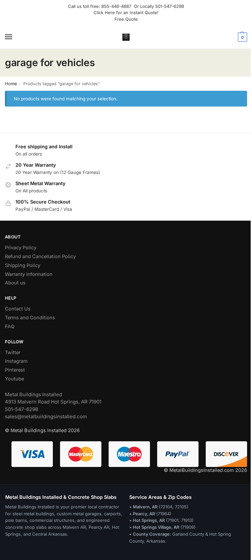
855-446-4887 (117, 6)
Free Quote (126, 19)
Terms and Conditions (30, 318)
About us (15, 283)
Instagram (16, 361)
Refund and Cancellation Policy (40, 256)
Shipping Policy (22, 265)
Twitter (12, 352)
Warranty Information (28, 274)
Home (11, 83)
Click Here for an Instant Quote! (126, 12)
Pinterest (15, 370)
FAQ (9, 326)
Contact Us (18, 309)
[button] (241, 37)
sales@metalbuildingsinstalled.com (46, 416)
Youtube (14, 379)
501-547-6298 (169, 6)
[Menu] (15, 37)
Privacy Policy (20, 248)
